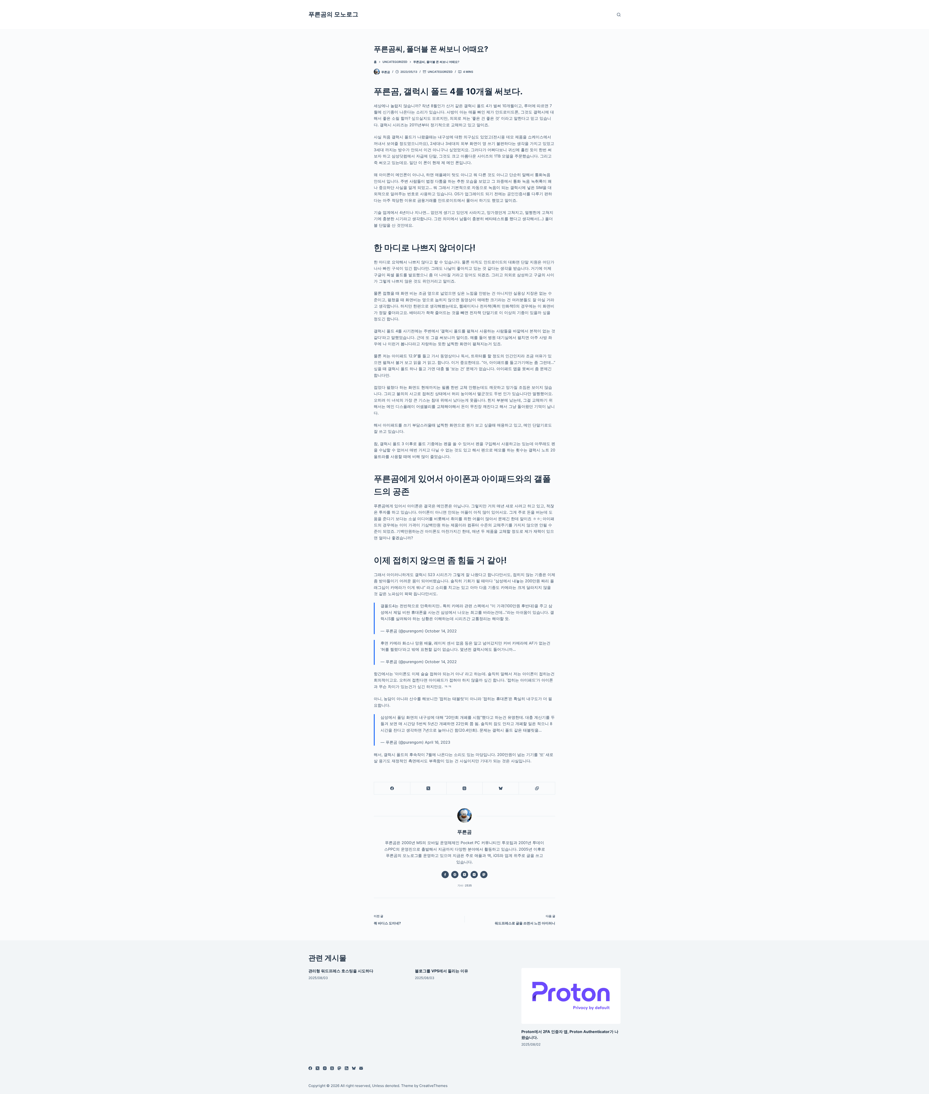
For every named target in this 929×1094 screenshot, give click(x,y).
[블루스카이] (501, 788)
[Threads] (465, 788)
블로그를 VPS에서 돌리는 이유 (441, 970)
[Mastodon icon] (483, 874)
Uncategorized (440, 72)
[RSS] (346, 1068)
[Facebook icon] (445, 874)
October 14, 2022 (441, 631)
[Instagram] (325, 1068)
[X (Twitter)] (428, 788)
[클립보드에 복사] (537, 788)
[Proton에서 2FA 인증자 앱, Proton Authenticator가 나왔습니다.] (571, 996)
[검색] (619, 14)
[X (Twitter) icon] (464, 874)
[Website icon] (454, 874)
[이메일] (361, 1068)
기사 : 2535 (464, 885)
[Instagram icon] (474, 874)
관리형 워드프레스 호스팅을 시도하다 (340, 970)
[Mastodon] (339, 1068)
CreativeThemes (433, 1085)
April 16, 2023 (437, 742)
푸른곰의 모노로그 (333, 14)
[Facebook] (392, 788)
